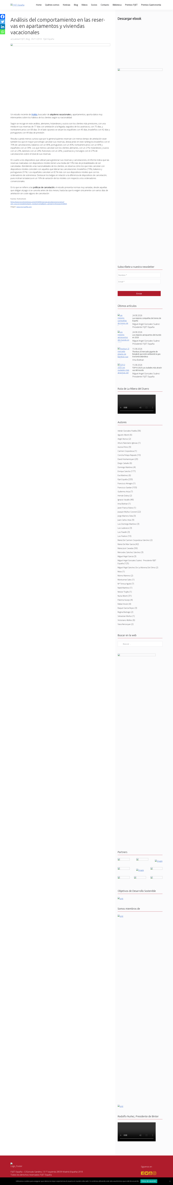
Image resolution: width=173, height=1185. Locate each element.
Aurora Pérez (123, 447)
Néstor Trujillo (123, 592)
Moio (120, 571)
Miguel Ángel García (125, 556)
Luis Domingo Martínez (127, 524)
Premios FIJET (131, 4)
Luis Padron (122, 536)
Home (39, 4)
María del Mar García (126, 544)
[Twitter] (2, 21)
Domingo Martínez (125, 467)
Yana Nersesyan (124, 624)
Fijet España (123, 479)
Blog (76, 4)
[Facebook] (2, 16)
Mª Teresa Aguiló (124, 584)
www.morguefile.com (24, 207)
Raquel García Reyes (126, 608)
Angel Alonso (123, 439)
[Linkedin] (2, 26)
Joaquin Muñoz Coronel (127, 512)
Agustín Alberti (123, 435)
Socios (94, 4)
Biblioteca (117, 4)
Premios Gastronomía (151, 4)
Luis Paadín (122, 532)
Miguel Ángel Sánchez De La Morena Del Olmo (136, 567)
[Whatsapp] (2, 31)
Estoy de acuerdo (149, 1181)
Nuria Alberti (123, 596)
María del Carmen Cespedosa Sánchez (134, 540)
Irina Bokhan (123, 504)
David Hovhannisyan (126, 459)
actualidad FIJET (18, 39)
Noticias (66, 4)
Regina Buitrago (124, 612)
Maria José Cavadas (126, 548)
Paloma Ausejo (124, 600)
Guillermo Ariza (124, 491)
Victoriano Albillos (125, 620)
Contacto (105, 4)
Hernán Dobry (123, 495)
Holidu (34, 114)
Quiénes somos (52, 4)
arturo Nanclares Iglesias (128, 443)
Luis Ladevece (123, 528)
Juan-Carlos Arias (124, 520)
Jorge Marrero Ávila (125, 516)
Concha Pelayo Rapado (127, 455)
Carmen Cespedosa (126, 451)
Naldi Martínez (123, 588)
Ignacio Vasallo (124, 499)
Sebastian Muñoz (125, 616)
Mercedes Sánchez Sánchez (129, 552)
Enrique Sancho (124, 471)
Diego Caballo (123, 463)
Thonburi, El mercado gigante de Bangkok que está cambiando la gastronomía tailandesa (146, 354)
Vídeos (84, 4)
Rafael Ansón (123, 604)
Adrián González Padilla (127, 431)
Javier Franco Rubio (125, 508)
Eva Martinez (123, 475)
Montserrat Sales (125, 579)
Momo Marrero (124, 575)
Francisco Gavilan (125, 487)
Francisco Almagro (125, 483)
